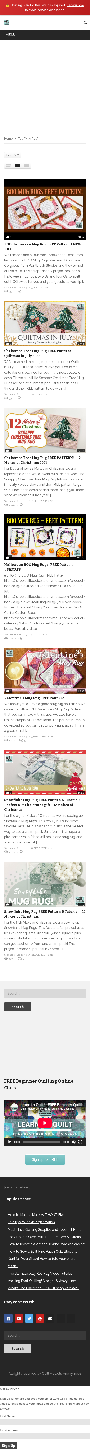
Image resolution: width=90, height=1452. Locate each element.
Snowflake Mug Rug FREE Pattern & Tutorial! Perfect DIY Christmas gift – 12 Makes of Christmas (42, 805)
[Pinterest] (40, 1318)
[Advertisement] (45, 86)
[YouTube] (19, 1318)
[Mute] (74, 1142)
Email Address (9, 1430)
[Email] (50, 1318)
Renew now (75, 5)
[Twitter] (29, 1318)
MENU (10, 35)
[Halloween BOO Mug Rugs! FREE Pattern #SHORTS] (45, 537)
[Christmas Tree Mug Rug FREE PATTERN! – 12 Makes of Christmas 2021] (45, 430)
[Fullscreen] (80, 1142)
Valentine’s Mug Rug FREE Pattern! (34, 698)
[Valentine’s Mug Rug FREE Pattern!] (45, 671)
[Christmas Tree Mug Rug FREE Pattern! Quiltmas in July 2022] (45, 323)
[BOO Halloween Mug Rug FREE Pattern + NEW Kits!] (45, 209)
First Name (7, 1416)
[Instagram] (61, 1318)
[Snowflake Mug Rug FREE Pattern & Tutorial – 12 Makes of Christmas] (45, 884)
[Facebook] (8, 1318)
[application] (45, 1123)
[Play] (10, 1142)
